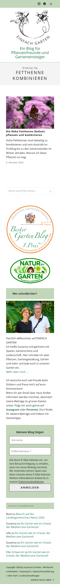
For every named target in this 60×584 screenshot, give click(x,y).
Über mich (12, 575)
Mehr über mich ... (17, 372)
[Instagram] (39, 4)
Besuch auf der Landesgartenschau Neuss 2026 (25, 515)
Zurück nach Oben (41, 580)
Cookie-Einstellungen (30, 575)
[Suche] (51, 4)
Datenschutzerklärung (31, 481)
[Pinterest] (44, 4)
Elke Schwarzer (15, 552)
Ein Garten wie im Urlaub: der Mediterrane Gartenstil (28, 525)
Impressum (25, 571)
